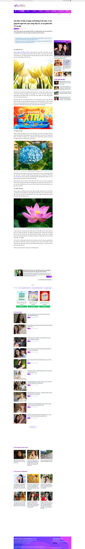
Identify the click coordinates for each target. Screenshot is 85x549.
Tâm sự (29, 317)
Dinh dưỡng (54, 11)
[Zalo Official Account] (65, 0)
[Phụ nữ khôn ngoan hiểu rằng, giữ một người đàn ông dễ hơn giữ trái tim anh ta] (20, 329)
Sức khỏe (47, 11)
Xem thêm (49, 276)
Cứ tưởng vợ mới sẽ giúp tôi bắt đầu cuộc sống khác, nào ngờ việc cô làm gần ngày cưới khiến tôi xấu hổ (39, 404)
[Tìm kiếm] (69, 14)
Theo (44, 279)
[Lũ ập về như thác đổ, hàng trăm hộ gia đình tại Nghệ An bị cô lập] (47, 454)
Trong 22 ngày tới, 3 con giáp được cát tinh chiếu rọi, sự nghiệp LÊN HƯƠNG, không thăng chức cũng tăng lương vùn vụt (58, 70)
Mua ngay (22, 306)
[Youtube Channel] (67, 0)
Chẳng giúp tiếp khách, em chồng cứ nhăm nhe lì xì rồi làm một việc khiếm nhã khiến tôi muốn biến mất (39, 382)
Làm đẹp (40, 11)
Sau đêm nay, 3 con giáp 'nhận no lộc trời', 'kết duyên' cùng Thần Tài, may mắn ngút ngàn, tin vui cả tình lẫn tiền (46, 486)
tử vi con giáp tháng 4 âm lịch (25, 287)
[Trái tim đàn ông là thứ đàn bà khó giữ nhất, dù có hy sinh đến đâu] (20, 364)
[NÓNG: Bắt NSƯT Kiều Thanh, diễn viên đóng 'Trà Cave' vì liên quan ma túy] (20, 454)
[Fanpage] (63, 0)
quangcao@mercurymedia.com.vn (61, 541)
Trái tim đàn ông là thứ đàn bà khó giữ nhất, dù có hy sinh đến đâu (39, 360)
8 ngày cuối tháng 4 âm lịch (23, 52)
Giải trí (34, 11)
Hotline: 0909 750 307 (29, 0)
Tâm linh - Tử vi (16, 28)
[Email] (70, 0)
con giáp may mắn (48, 287)
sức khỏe (18, 176)
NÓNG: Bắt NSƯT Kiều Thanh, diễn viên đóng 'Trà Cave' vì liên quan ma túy (19, 461)
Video (67, 11)
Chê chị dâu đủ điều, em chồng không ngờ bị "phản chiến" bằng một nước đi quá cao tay (39, 371)
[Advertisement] (48, 5)
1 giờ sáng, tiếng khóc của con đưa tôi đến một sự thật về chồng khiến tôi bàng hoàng (38, 315)
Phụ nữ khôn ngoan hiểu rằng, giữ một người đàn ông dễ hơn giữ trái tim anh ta (39, 326)
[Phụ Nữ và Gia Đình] (20, 5)
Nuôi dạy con (60, 11)
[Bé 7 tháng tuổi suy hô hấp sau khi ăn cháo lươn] (67, 62)
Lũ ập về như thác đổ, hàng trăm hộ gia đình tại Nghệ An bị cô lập (46, 461)
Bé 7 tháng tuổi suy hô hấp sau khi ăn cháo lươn (67, 68)
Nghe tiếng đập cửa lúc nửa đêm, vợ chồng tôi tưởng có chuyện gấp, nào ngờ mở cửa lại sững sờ (39, 393)
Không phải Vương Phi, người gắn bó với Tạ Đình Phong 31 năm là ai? (62, 57)
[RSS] (69, 0)
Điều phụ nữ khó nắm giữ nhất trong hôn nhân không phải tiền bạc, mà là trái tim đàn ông (39, 349)
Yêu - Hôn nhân (21, 11)
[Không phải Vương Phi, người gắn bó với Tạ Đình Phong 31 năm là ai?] (62, 49)
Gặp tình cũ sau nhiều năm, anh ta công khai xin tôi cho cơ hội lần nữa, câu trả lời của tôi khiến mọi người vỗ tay (39, 415)
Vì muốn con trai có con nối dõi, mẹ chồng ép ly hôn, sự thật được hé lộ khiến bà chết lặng (38, 338)
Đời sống (27, 11)
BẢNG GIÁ (54, 543)
